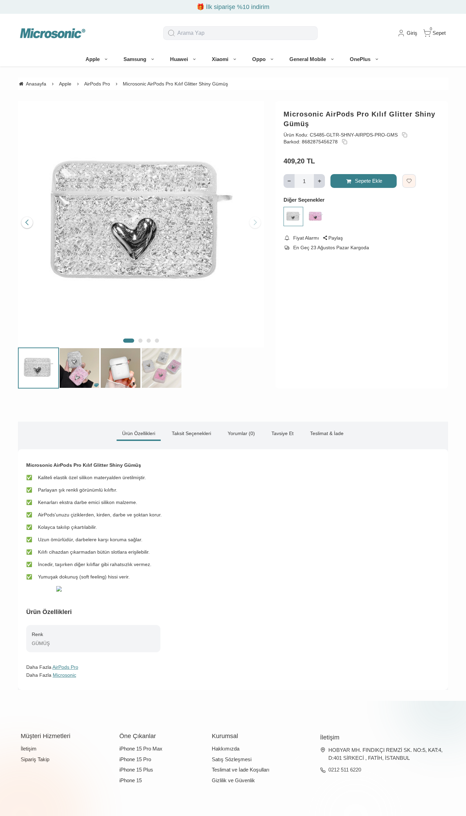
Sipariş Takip (35, 759)
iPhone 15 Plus (136, 770)
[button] (128, 341)
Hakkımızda (225, 749)
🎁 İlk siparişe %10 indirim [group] (233, 6)
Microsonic (64, 675)
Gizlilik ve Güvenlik (233, 780)
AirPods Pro (65, 667)
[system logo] (52, 33)
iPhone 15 (130, 780)
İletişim (29, 749)
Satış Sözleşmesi (231, 759)
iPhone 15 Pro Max (140, 749)
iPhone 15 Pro (135, 759)
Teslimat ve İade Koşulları (240, 770)
